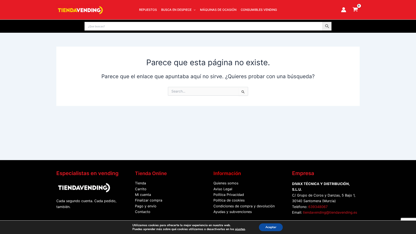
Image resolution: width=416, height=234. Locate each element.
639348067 (318, 207)
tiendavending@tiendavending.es (330, 212)
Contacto (142, 212)
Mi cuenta (143, 194)
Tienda (140, 183)
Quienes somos (225, 183)
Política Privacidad (228, 194)
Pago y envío (145, 206)
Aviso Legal (222, 189)
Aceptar (270, 227)
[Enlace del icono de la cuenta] (343, 9)
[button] (193, 9)
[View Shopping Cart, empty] (355, 9)
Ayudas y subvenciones (232, 212)
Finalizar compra (148, 200)
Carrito (140, 189)
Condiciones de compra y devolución (244, 206)
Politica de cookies (229, 200)
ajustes (240, 229)
